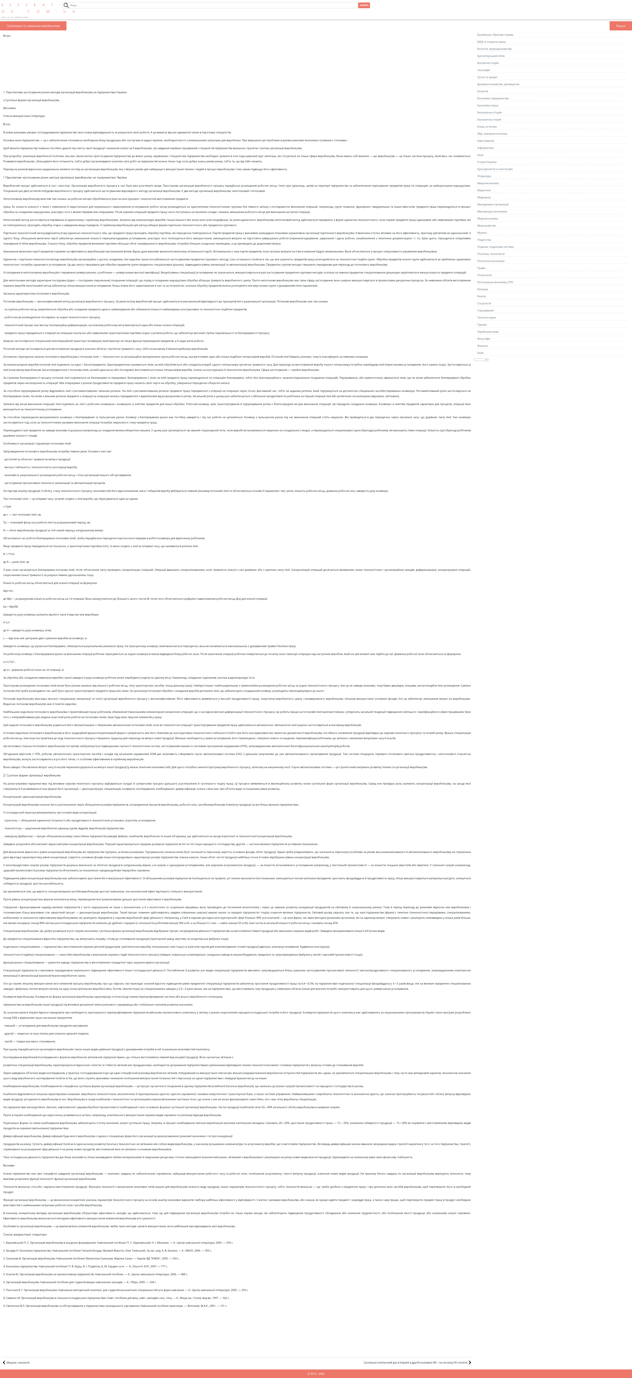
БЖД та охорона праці (491, 42)
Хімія (480, 353)
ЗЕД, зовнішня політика (492, 133)
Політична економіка (490, 261)
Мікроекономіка (487, 218)
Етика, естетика (487, 126)
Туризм (482, 324)
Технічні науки (486, 317)
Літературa (484, 176)
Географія (483, 70)
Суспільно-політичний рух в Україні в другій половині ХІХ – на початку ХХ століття (415, 1362)
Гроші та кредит (487, 77)
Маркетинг (484, 190)
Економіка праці (487, 105)
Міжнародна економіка (492, 211)
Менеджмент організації (493, 204)
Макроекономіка (488, 183)
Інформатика (485, 148)
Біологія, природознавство (494, 49)
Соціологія (484, 303)
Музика (482, 232)
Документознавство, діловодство (498, 84)
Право (481, 268)
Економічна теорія (489, 119)
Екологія (482, 91)
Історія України (487, 162)
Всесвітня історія (488, 63)
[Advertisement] (237, 64)
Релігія (481, 296)
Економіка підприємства (493, 98)
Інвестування (485, 141)
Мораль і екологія (18, 1362)
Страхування (485, 310)
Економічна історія (489, 112)
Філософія (483, 339)
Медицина (484, 197)
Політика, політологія (491, 254)
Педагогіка (484, 240)
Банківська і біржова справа (495, 35)
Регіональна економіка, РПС (495, 282)
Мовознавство (486, 225)
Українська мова (488, 331)
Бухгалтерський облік (491, 56)
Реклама (482, 289)
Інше (480, 155)
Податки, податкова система (495, 247)
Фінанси (482, 346)
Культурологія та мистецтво (495, 169)
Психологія (484, 275)
